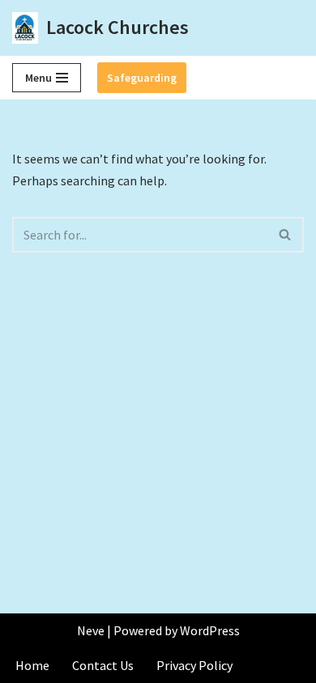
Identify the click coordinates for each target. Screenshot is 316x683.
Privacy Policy (194, 665)
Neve (91, 630)
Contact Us (103, 665)
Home (32, 665)
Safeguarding (142, 77)
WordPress (210, 630)
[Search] (285, 234)
